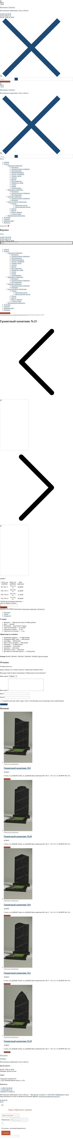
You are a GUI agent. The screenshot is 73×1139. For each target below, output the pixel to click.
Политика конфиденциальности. (49, 1096)
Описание (7, 612)
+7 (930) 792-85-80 (6, 1088)
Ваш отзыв (4, 690)
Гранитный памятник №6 (17, 904)
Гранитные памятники (12, 315)
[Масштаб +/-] (1, 1100)
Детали (6, 614)
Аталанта (3, 1058)
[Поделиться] (4, 1100)
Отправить (5, 1133)
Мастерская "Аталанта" (7, 7)
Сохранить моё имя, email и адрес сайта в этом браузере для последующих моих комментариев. (33, 701)
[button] (7, 779)
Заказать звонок (5, 81)
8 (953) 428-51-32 (5, 15)
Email (2, 697)
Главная (2, 315)
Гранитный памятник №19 (18, 1041)
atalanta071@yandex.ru (7, 1091)
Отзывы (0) (7, 616)
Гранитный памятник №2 (17, 973)
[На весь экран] (2, 1100)
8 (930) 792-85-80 (5, 14)
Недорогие (23, 315)
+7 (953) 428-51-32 (6, 1090)
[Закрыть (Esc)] (6, 1100)
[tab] (38, 612)
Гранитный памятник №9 (17, 768)
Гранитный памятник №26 (18, 836)
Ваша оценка (5, 676)
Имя (2, 693)
